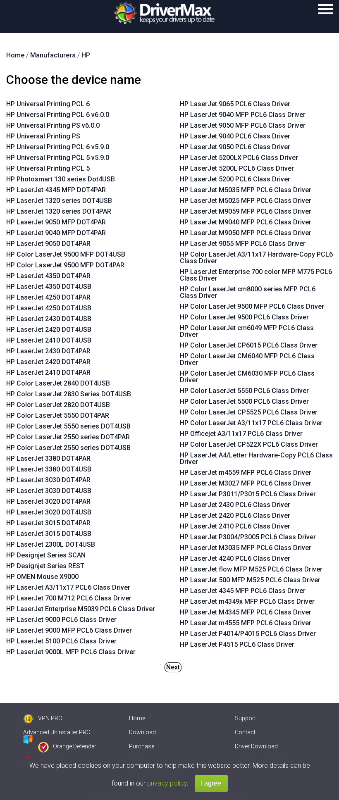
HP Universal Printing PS (43, 136)
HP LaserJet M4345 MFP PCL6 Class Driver (245, 612)
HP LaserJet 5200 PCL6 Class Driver (235, 179)
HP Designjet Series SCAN (46, 555)
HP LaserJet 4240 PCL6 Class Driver (235, 558)
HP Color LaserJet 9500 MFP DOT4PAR (65, 265)
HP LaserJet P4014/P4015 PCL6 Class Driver (248, 634)
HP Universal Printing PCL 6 (48, 104)
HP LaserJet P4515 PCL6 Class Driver (237, 644)
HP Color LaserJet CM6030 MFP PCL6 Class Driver (247, 376)
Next (173, 667)
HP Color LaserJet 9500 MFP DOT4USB (65, 254)
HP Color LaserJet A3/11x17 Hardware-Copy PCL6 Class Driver (256, 257)
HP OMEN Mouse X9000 (42, 577)
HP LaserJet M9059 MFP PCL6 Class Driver (245, 211)
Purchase (141, 746)
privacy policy (167, 783)
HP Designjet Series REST (45, 566)
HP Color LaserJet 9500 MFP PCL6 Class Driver (252, 306)
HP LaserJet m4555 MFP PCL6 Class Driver (245, 623)
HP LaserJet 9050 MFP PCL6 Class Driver (243, 125)
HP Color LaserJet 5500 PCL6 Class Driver (244, 401)
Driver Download (256, 746)
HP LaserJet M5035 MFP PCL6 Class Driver (245, 190)
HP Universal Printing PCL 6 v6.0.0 (57, 115)
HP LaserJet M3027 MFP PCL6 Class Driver (245, 483)
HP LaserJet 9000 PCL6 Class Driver (61, 620)
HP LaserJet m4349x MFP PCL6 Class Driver (247, 601)
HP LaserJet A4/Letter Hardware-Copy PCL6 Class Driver (256, 458)
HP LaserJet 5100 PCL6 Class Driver (61, 641)
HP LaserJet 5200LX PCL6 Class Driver (239, 158)
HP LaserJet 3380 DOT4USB (48, 469)
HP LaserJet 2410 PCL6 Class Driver (235, 526)
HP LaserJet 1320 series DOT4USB (59, 201)
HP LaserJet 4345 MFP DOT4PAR (56, 190)
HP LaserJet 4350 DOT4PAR (48, 276)
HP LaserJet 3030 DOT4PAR (48, 480)
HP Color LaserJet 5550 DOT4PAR (57, 415)
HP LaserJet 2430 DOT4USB (48, 319)
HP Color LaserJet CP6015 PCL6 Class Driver (249, 345)
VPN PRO (50, 718)
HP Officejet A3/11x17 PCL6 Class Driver (241, 434)
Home (137, 718)
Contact (245, 732)
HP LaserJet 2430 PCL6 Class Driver (235, 505)
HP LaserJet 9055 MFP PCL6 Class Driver (243, 244)
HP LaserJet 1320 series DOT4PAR (58, 211)
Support (245, 718)
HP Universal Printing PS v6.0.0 (53, 125)
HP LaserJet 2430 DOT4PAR (48, 351)
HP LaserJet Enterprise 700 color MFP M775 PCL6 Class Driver (256, 275)
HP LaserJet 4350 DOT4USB (48, 286)
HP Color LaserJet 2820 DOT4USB (58, 405)
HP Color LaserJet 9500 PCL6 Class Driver (244, 317)
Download (142, 732)
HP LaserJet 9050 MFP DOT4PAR (56, 222)
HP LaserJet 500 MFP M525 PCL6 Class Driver (250, 580)
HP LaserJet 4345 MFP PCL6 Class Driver (243, 591)
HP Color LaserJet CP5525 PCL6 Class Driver (249, 412)
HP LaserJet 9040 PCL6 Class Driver (235, 136)
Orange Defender (74, 746)
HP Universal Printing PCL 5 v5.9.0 (57, 158)
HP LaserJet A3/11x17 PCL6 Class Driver (68, 587)
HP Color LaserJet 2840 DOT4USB (58, 383)
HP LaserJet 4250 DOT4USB (48, 308)
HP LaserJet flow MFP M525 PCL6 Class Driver (251, 569)
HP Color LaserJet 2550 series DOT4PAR (68, 437)
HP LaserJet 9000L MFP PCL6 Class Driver (71, 652)
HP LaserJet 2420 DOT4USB (48, 329)
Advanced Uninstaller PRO (57, 732)
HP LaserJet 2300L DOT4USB (50, 544)
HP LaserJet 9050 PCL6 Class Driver (235, 147)
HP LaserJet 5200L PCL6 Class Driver (237, 168)
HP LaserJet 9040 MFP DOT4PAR (56, 233)
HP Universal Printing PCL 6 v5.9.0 (57, 147)
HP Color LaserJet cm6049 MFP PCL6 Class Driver (247, 331)
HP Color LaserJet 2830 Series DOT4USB (68, 394)
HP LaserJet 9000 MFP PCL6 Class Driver (69, 630)
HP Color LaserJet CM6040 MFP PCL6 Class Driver (247, 359)
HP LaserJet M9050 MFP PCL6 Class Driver (245, 233)
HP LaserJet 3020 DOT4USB (48, 512)
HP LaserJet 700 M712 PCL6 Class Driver (68, 598)
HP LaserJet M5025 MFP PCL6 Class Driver (245, 201)
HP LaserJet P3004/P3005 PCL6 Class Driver (248, 537)
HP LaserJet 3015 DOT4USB (48, 534)
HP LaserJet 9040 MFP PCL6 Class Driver (243, 115)
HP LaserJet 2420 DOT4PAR (48, 362)
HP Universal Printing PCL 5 (48, 168)
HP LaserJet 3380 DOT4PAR (48, 458)
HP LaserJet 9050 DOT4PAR (48, 244)
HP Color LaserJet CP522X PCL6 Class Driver (249, 444)
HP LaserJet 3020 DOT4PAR (48, 501)
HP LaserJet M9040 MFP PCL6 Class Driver (245, 222)
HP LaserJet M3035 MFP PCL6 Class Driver (245, 548)
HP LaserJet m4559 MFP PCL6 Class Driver (245, 472)
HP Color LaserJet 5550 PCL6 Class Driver (244, 391)
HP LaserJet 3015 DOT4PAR (48, 523)
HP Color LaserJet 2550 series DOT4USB (68, 448)
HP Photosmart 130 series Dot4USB (60, 179)
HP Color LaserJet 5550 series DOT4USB (68, 426)
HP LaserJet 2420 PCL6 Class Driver (235, 515)
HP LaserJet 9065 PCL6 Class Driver (235, 104)
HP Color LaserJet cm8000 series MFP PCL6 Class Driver (247, 292)
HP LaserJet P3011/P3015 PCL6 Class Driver (248, 494)
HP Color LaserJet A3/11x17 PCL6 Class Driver (251, 423)
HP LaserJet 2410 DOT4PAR (48, 372)
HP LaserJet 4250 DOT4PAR (48, 297)
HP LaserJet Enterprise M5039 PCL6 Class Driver (80, 609)
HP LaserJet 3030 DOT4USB (48, 491)
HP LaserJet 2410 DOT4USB (48, 340)
